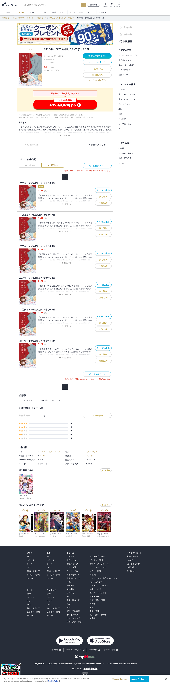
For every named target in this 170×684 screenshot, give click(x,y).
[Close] (166, 679)
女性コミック (41, 18)
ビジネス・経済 (124, 124)
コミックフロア (18, 18)
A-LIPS (60, 56)
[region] (85, 679)
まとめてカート (98, 166)
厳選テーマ (123, 75)
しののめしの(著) (50, 56)
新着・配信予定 (124, 158)
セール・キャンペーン (127, 55)
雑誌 (120, 114)
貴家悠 (84, 536)
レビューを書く (49, 62)
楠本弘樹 (69, 536)
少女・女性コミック (126, 99)
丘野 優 (110, 536)
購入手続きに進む (98, 56)
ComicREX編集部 (25, 498)
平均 (43, 416)
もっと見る (67, 135)
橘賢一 (89, 536)
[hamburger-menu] (166, 5)
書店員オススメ (124, 60)
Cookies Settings (119, 679)
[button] (111, 650)
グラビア (122, 119)
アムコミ (90, 456)
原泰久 (21, 536)
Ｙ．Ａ (75, 536)
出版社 (121, 148)
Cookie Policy (53, 681)
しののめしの (27, 400)
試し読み (99, 75)
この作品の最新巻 (97, 145)
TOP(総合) (6, 18)
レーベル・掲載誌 (125, 153)
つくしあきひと (40, 536)
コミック (30, 18)
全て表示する (66, 204)
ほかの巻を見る (99, 80)
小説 (120, 109)
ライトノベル (124, 104)
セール (121, 163)
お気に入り (98, 69)
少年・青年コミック (126, 94)
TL (119, 134)
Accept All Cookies (139, 679)
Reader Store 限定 (126, 65)
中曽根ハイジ (102, 536)
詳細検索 (93, 5)
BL (119, 129)
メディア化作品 (124, 70)
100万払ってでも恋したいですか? (61, 18)
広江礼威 (53, 536)
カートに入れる (98, 62)
